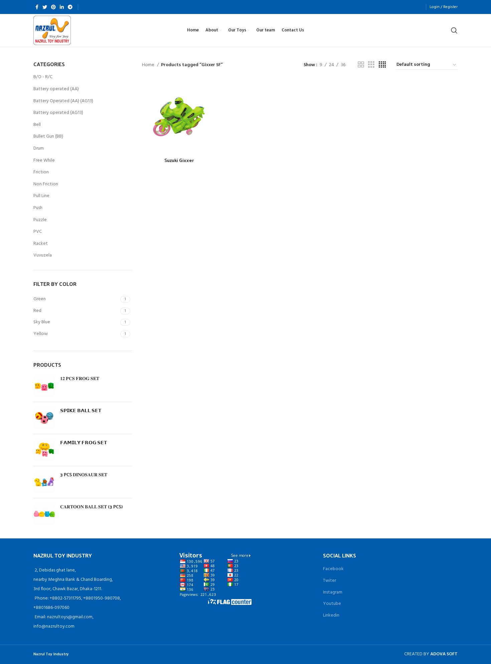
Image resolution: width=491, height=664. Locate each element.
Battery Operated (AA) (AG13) (63, 101)
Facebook (333, 569)
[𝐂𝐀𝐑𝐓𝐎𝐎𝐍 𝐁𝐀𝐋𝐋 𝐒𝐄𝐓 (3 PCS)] (44, 514)
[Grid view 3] (371, 64)
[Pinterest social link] (53, 7)
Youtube (332, 604)
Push (37, 208)
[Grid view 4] (382, 64)
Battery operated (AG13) (58, 113)
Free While (44, 160)
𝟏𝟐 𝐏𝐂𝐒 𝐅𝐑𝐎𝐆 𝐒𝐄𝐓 (79, 378)
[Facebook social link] (36, 7)
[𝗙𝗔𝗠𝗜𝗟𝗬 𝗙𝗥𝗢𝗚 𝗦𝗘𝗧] (44, 450)
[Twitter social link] (44, 7)
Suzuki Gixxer (179, 160)
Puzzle (40, 220)
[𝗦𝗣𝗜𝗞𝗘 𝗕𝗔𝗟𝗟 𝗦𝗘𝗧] (44, 418)
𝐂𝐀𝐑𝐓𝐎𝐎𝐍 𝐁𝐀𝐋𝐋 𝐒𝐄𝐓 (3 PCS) (91, 506)
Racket (40, 243)
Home (148, 65)
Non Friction (45, 184)
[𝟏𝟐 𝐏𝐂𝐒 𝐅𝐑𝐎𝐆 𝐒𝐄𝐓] (44, 386)
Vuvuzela (42, 255)
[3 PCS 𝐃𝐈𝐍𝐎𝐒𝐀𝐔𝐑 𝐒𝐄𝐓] (44, 482)
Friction (41, 172)
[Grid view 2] (361, 64)
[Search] (454, 30)
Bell (37, 125)
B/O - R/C (42, 77)
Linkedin (331, 615)
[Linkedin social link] (62, 7)
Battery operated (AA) (56, 89)
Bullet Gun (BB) (48, 136)
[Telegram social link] (70, 7)
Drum (38, 148)
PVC (37, 231)
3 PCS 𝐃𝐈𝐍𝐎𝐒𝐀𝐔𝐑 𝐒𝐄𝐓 (83, 474)
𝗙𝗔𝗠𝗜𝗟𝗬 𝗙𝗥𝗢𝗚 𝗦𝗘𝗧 (83, 442)
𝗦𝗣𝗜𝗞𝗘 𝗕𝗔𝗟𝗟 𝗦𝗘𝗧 (81, 410)
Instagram (332, 592)
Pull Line (41, 196)
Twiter (329, 581)
